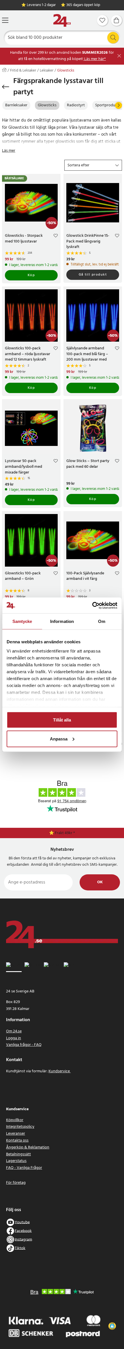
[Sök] (113, 37)
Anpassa (58, 738)
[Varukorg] (116, 20)
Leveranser (15, 1133)
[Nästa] (118, 105)
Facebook (23, 1230)
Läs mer (8, 150)
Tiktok (20, 1248)
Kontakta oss (17, 1140)
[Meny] (5, 20)
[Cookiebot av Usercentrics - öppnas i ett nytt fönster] (92, 605)
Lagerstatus (16, 1161)
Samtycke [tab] (22, 621)
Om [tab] (101, 621)
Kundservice (59, 1071)
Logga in (13, 1038)
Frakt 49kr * (65, 833)
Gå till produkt (93, 275)
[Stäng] (119, 56)
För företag (16, 1182)
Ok (100, 882)
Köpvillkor (14, 1120)
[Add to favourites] (55, 236)
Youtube (22, 1222)
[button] (93, 165)
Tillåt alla (62, 719)
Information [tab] (62, 621)
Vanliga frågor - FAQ (24, 1045)
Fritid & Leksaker (23, 71)
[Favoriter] (102, 20)
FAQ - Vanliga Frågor (24, 1168)
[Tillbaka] (5, 87)
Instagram (23, 1239)
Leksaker (46, 71)
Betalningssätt (18, 1154)
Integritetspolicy (20, 1126)
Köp (31, 275)
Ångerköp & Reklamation (27, 1147)
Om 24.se (14, 1031)
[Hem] (62, 20)
